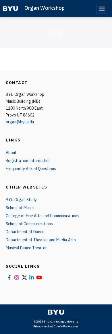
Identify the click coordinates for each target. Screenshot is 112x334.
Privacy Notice (42, 326)
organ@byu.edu (20, 122)
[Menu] (101, 8)
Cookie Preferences (66, 326)
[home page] (10, 8)
